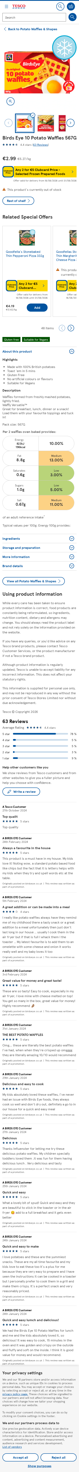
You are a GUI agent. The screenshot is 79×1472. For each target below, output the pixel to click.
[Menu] (6, 6)
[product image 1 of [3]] (39, 72)
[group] (26, 272)
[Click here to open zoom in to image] (10, 101)
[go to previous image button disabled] (8, 123)
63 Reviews (40, 145)
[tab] (24, 123)
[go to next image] (70, 123)
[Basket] (71, 6)
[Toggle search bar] (60, 6)
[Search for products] (72, 17)
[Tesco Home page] (19, 7)
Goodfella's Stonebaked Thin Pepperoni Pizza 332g (25, 253)
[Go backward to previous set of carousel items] (62, 328)
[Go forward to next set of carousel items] (71, 328)
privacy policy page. (15, 1394)
